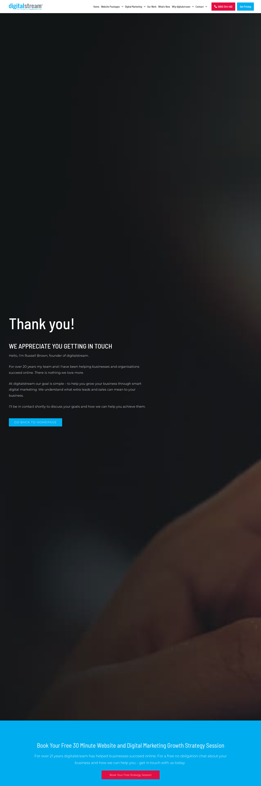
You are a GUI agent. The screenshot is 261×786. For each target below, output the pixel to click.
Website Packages (110, 6)
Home (96, 6)
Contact (199, 6)
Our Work (151, 6)
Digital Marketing (133, 6)
